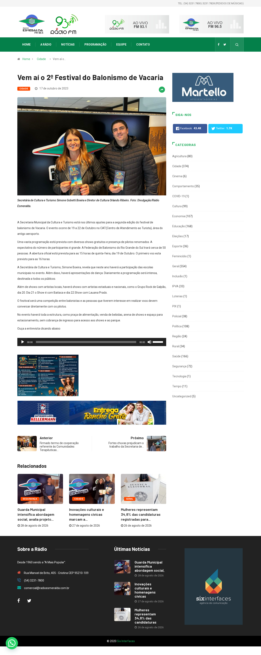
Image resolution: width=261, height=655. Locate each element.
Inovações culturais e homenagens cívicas (145, 590)
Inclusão (177, 276)
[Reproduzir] (23, 342)
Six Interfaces (126, 641)
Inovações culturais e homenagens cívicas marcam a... (86, 514)
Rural (175, 346)
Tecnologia (179, 376)
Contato (143, 44)
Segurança (30, 499)
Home (26, 44)
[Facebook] (218, 44)
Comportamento (183, 186)
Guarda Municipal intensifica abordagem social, (150, 566)
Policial (176, 316)
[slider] (158, 341)
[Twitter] (224, 44)
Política (177, 326)
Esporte (177, 246)
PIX (174, 306)
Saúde (176, 356)
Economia (178, 216)
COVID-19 (178, 196)
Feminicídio (179, 256)
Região (176, 336)
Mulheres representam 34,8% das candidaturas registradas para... (140, 514)
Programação (95, 44)
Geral (129, 499)
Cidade (41, 59)
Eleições (177, 236)
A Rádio (45, 44)
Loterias (177, 296)
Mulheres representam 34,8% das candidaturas (145, 616)
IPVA (175, 286)
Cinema (177, 176)
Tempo (176, 386)
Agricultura (179, 156)
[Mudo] (149, 342)
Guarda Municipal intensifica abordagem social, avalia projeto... (36, 514)
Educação (178, 226)
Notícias (68, 44)
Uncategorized (181, 396)
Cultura (177, 206)
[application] (91, 342)
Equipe (121, 44)
